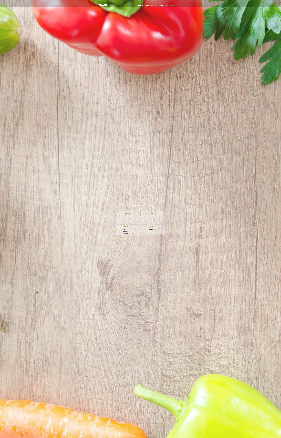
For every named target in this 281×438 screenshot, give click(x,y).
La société (139, 5)
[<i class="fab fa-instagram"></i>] (181, 5)
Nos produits (149, 5)
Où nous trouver (170, 5)
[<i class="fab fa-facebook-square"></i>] (178, 5)
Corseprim (103, 5)
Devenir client (159, 5)
